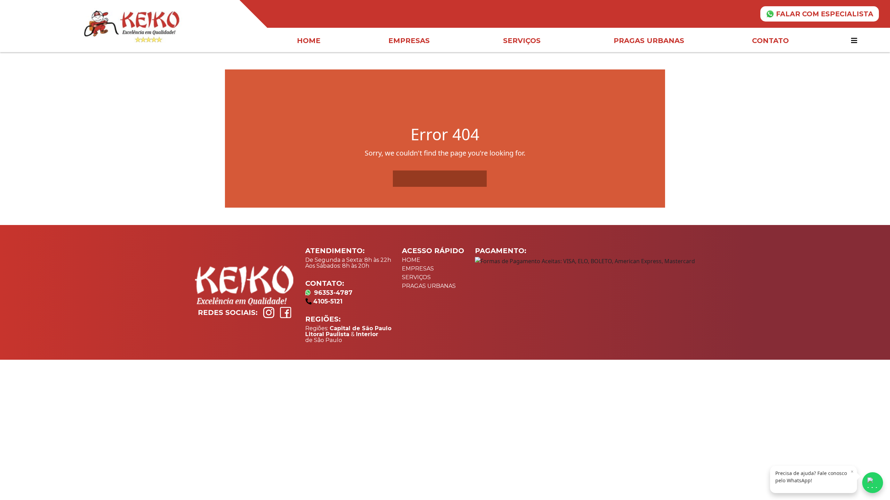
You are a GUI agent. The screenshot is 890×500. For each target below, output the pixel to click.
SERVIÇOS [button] (522, 40)
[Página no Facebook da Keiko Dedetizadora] (285, 312)
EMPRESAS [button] (409, 40)
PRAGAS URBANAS (429, 286)
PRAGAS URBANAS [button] (649, 40)
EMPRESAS (418, 268)
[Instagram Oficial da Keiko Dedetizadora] (268, 312)
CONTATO (770, 40)
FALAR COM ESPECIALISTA (824, 14)
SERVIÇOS (416, 277)
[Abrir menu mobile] (855, 40)
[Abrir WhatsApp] (872, 482)
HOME (309, 40)
